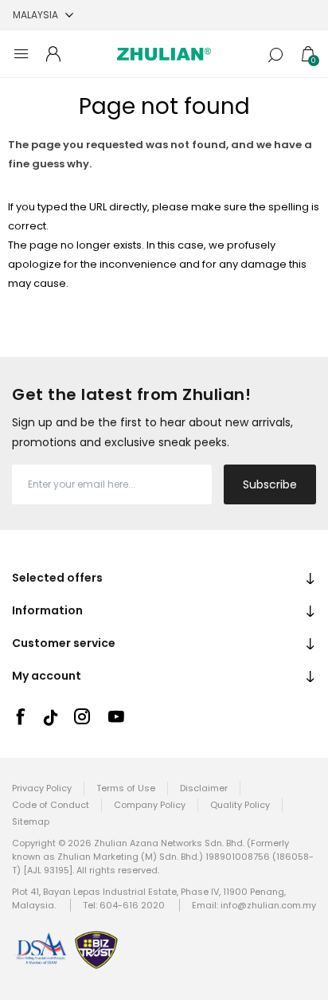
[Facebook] (20, 716)
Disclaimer (204, 788)
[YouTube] (116, 716)
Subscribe (270, 484)
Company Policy (149, 804)
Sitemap (30, 821)
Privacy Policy (42, 788)
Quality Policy (240, 804)
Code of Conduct (50, 804)
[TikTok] (51, 717)
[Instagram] (82, 716)
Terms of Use (125, 788)
